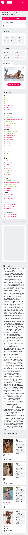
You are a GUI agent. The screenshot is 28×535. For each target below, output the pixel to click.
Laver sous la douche (10, 123)
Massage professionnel (11, 131)
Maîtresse (8, 160)
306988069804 (9, 22)
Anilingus (8, 190)
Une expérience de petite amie (12, 182)
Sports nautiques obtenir (11, 216)
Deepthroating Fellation (11, 184)
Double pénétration (10, 105)
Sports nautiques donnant (12, 214)
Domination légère (10, 162)
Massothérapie (9, 139)
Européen (17, 55)
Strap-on (8, 168)
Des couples (9, 121)
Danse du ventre (9, 155)
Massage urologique (10, 135)
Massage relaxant (10, 145)
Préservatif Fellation (10, 180)
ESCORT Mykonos (6, 13)
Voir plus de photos (14, 84)
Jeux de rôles (9, 170)
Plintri (7, 26)
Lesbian (7, 157)
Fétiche (7, 109)
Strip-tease (8, 153)
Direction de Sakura (10, 147)
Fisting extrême (9, 198)
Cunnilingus (8, 188)
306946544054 (9, 483)
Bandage (8, 172)
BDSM (7, 164)
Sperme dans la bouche (11, 204)
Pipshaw (8, 125)
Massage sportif (9, 143)
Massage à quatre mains (11, 141)
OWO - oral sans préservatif (12, 101)
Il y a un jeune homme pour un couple (14, 119)
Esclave (7, 166)
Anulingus (8, 127)
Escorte (7, 115)
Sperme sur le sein (10, 206)
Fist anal (8, 196)
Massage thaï (9, 137)
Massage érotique (10, 133)
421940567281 (9, 507)
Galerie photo (8, 63)
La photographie (9, 117)
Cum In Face (8, 208)
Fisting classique (10, 194)
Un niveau (8, 99)
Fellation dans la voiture (11, 186)
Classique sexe (9, 97)
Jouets (7, 107)
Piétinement (8, 174)
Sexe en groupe (9, 103)
